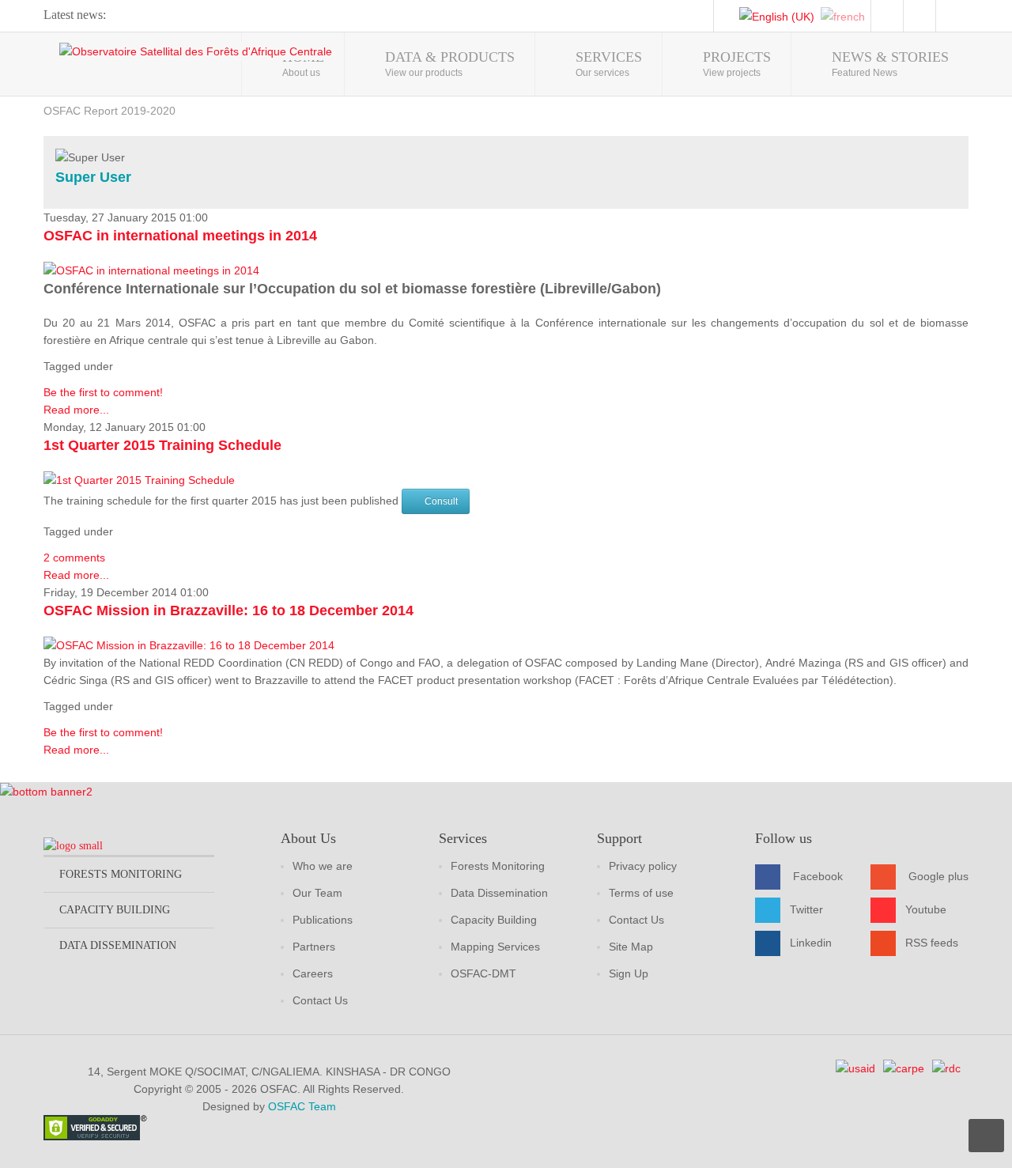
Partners (314, 946)
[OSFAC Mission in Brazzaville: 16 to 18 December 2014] (188, 643)
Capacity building (114, 910)
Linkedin (811, 942)
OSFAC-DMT (483, 973)
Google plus (938, 876)
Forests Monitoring (498, 866)
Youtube (925, 909)
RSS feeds (931, 942)
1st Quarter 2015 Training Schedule (162, 445)
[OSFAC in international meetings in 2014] (151, 269)
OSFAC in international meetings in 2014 (180, 236)
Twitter (806, 909)
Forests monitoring (120, 874)
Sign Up (628, 973)
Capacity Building (494, 919)
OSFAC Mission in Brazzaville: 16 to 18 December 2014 (228, 610)
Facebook (818, 876)
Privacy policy (643, 866)
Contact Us (320, 1000)
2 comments (74, 557)
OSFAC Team (302, 1106)
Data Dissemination (499, 892)
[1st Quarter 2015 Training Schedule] (139, 478)
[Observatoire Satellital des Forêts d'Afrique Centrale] (195, 51)
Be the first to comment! (103, 392)
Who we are (323, 866)
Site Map (631, 946)
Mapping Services (495, 946)
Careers (313, 973)
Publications (323, 919)
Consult (441, 501)
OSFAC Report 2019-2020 (109, 110)
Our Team (317, 892)
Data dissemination (117, 945)
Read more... (76, 409)
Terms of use (641, 892)
